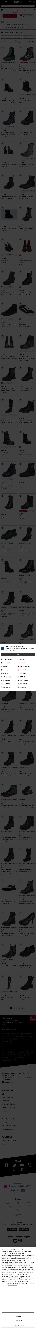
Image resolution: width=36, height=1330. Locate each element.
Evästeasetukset (12, 1283)
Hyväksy (18, 1316)
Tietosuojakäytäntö (12, 1285)
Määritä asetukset (18, 1326)
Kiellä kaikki (18, 1321)
